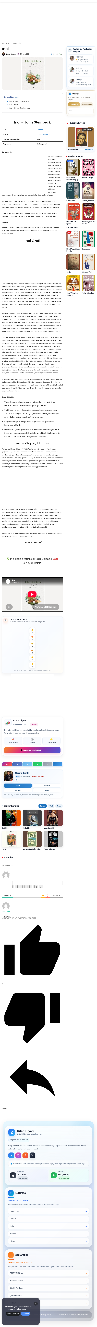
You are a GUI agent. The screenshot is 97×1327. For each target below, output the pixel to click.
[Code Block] (31, 886)
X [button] (35, 1304)
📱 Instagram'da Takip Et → (32, 750)
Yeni (51, 806)
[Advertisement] (48, 20)
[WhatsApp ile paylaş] (37, 764)
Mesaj (47, 790)
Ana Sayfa (6, 43)
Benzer (42, 806)
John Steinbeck (43, 134)
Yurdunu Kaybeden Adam (32, 849)
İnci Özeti (13, 104)
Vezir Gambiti (49, 828)
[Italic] (16, 886)
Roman (14, 43)
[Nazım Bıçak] (3, 54)
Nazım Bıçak (11, 54)
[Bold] (13, 886)
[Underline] (18, 886)
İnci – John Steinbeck (19, 101)
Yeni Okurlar (74, 104)
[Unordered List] (26, 886)
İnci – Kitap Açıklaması (19, 108)
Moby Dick (26, 828)
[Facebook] (17, 764)
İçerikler (18, 790)
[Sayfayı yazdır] (57, 764)
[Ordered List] (23, 886)
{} (36, 887)
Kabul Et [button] (25, 1314)
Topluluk (47, 785)
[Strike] (21, 886)
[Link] (34, 886)
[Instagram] (7, 764)
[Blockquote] (29, 886)
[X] (27, 764)
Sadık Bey (5, 828)
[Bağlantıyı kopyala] (47, 764)
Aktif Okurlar (87, 104)
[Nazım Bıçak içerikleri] (9, 776)
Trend (59, 806)
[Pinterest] (25, 1155)
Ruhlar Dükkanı (49, 849)
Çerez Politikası (13, 1314)
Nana (4, 849)
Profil (18, 785)
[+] (41, 887)
